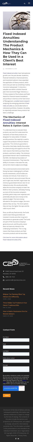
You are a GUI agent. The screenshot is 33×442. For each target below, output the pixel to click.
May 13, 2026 (7, 307)
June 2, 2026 (7, 299)
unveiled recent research (22, 101)
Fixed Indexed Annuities (11, 121)
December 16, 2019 (11, 68)
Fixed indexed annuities (10, 73)
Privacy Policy (22, 435)
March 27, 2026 (8, 316)
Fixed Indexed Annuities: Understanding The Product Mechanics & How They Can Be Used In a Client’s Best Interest (15, 49)
